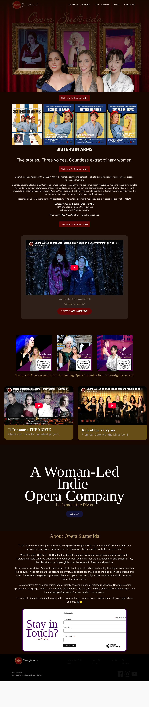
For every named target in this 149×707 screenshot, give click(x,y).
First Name (67, 619)
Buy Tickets (129, 4)
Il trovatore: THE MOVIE (79, 4)
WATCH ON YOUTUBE (74, 311)
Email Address (69, 636)
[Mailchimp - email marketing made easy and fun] (113, 648)
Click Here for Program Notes (74, 98)
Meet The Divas (102, 4)
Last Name (67, 627)
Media (117, 4)
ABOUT (74, 514)
